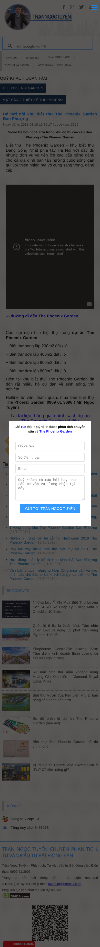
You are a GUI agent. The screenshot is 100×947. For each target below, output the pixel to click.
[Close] (94, 417)
